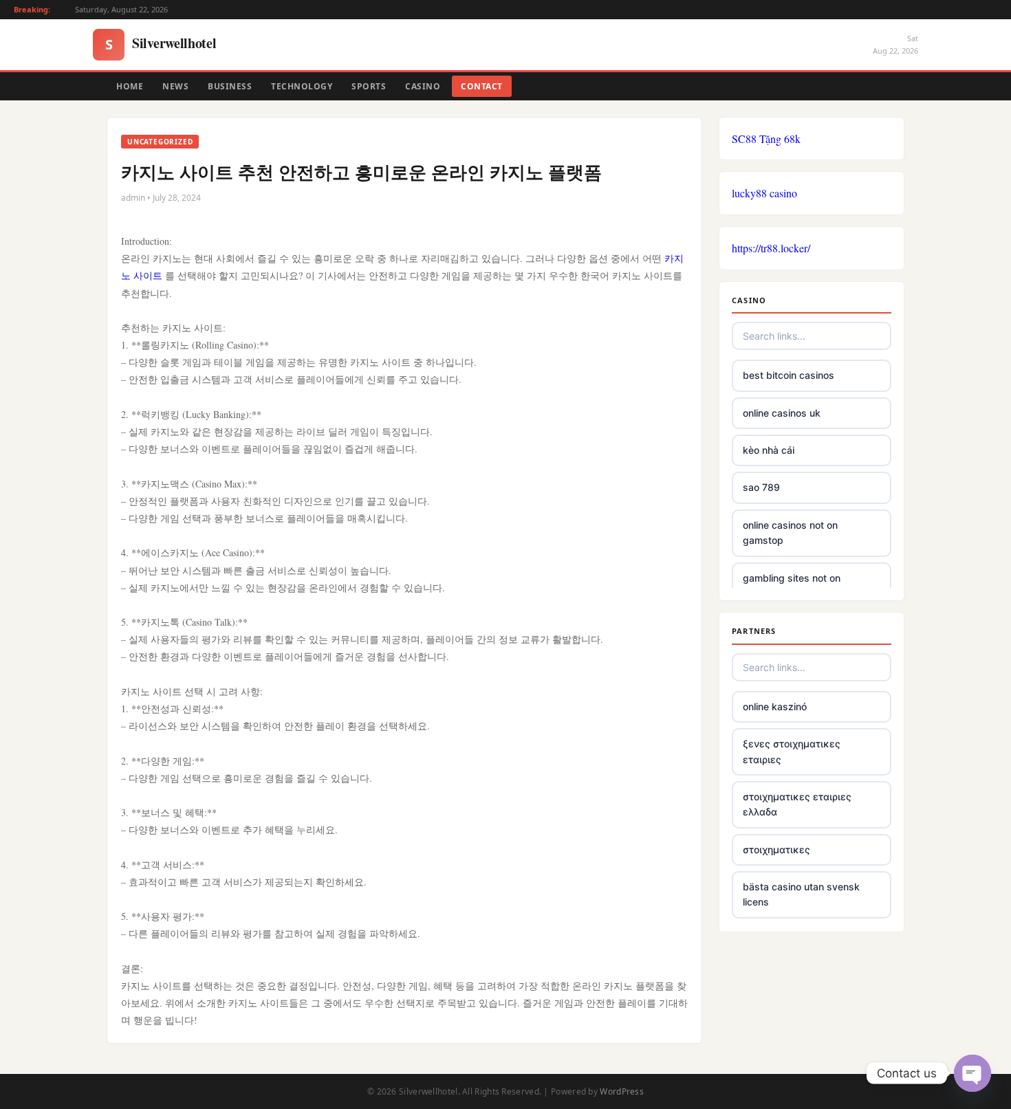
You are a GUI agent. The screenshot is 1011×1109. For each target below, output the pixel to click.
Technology (301, 86)
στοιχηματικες (776, 849)
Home (129, 86)
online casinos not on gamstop (790, 532)
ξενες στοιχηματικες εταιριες (791, 751)
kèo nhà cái (768, 450)
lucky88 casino (764, 193)
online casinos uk (781, 413)
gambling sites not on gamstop (791, 585)
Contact (482, 86)
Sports (368, 86)
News (175, 86)
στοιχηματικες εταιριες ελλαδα (797, 804)
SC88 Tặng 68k (766, 138)
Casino (422, 86)
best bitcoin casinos (788, 375)
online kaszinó (775, 706)
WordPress (622, 1091)
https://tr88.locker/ (771, 248)
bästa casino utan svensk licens (801, 894)
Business (230, 86)
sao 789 (761, 487)
